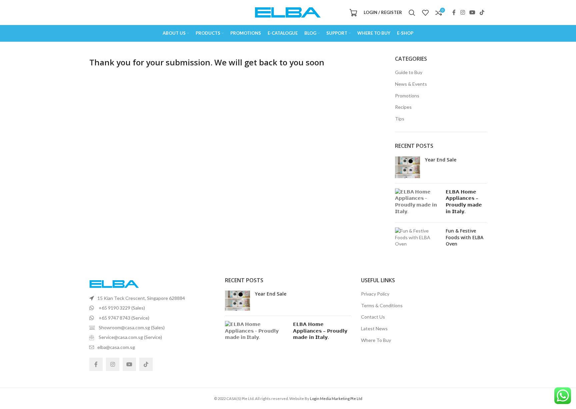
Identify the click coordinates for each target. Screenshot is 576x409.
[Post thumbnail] (407, 167)
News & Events (411, 84)
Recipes (403, 107)
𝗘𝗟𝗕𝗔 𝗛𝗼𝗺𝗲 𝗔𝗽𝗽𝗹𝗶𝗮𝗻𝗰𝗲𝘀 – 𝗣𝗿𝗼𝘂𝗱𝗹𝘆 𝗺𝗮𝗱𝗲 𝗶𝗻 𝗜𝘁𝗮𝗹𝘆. (464, 201)
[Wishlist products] (425, 12)
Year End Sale (440, 159)
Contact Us (373, 317)
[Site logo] (288, 12)
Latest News (374, 328)
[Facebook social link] (454, 12)
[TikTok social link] (482, 12)
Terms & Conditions (382, 305)
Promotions (407, 95)
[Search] (412, 12)
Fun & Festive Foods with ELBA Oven (464, 237)
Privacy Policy (375, 294)
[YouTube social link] (472, 12)
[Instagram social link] (462, 12)
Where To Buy (376, 340)
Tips (399, 118)
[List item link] (152, 298)
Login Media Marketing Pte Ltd (336, 398)
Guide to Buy (408, 72)
